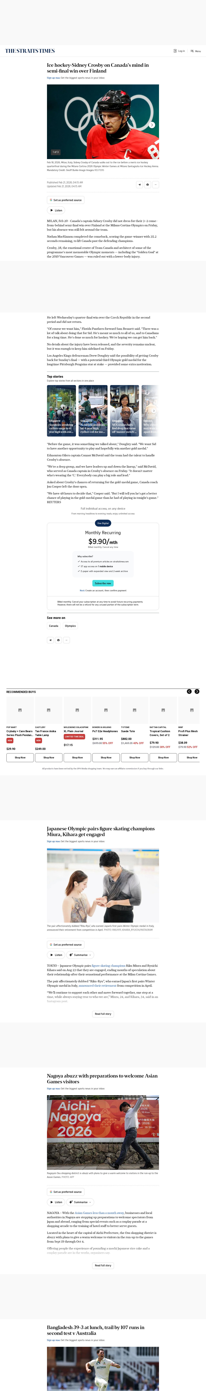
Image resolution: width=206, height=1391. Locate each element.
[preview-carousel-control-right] (153, 410)
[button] (179, 50)
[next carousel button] (152, 125)
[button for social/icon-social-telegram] (139, 184)
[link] (30, 50)
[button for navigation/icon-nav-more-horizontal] (155, 184)
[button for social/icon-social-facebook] (147, 184)
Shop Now (20, 757)
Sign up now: (53, 77)
